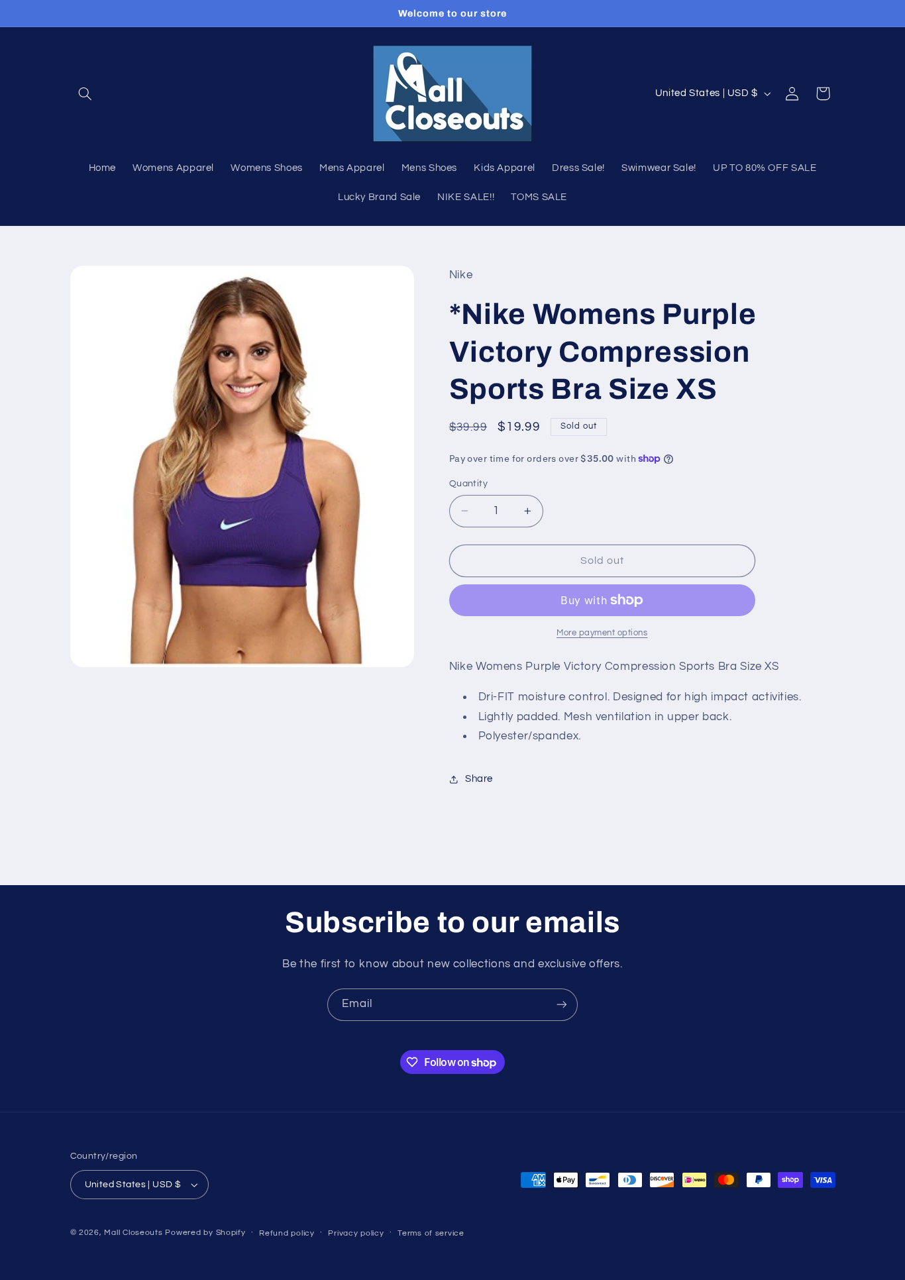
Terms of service (431, 1233)
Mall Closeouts (133, 1232)
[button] (85, 93)
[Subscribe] (562, 1004)
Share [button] (479, 779)
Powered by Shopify (205, 1232)
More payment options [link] (602, 633)
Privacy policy (356, 1233)
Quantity (468, 483)
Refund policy (287, 1233)
